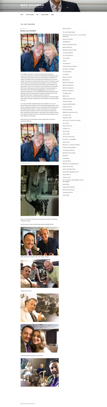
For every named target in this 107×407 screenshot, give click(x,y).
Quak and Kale (66, 134)
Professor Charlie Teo (68, 192)
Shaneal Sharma (66, 174)
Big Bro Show (66, 96)
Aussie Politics (66, 184)
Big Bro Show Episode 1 (68, 90)
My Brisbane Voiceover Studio (70, 50)
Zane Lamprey (66, 131)
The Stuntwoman (67, 63)
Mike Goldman (32, 5)
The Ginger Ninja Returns (69, 150)
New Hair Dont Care (67, 125)
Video (52, 14)
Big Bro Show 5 (66, 80)
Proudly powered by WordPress (27, 403)
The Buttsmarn (66, 158)
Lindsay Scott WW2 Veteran (69, 104)
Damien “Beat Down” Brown (69, 169)
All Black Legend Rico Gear (69, 98)
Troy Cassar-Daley (67, 71)
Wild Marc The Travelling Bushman (71, 163)
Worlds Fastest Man (67, 47)
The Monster (66, 74)
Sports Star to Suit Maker (68, 69)
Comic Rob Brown (67, 161)
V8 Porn (64, 61)
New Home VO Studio (68, 39)
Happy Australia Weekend (69, 187)
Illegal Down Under (67, 117)
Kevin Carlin (41, 90)
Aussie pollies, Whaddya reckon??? (71, 172)
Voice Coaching (30, 14)
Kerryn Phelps (66, 195)
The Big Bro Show (67, 93)
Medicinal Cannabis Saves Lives (70, 112)
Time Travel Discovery (68, 55)
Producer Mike (44, 14)
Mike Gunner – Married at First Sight (71, 144)
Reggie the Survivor (67, 107)
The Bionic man (66, 128)
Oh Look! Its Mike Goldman (69, 32)
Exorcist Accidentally (67, 109)
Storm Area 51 (66, 123)
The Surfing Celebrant (68, 52)
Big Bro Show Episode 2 (68, 88)
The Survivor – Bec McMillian (69, 139)
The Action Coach (67, 115)
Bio (37, 14)
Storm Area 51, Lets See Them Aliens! (71, 120)
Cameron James (66, 177)
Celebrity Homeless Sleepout (69, 147)
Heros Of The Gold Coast (68, 136)
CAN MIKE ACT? (67, 42)
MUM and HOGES (28, 30)
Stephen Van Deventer (68, 166)
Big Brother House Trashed (69, 153)
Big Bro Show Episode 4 (68, 82)
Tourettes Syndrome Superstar (70, 66)
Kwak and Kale (66, 142)
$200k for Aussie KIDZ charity (69, 44)
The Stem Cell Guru (67, 101)
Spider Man (65, 155)
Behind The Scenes (67, 77)
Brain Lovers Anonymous (68, 189)
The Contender (66, 58)
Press (21, 14)
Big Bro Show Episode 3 (68, 85)
